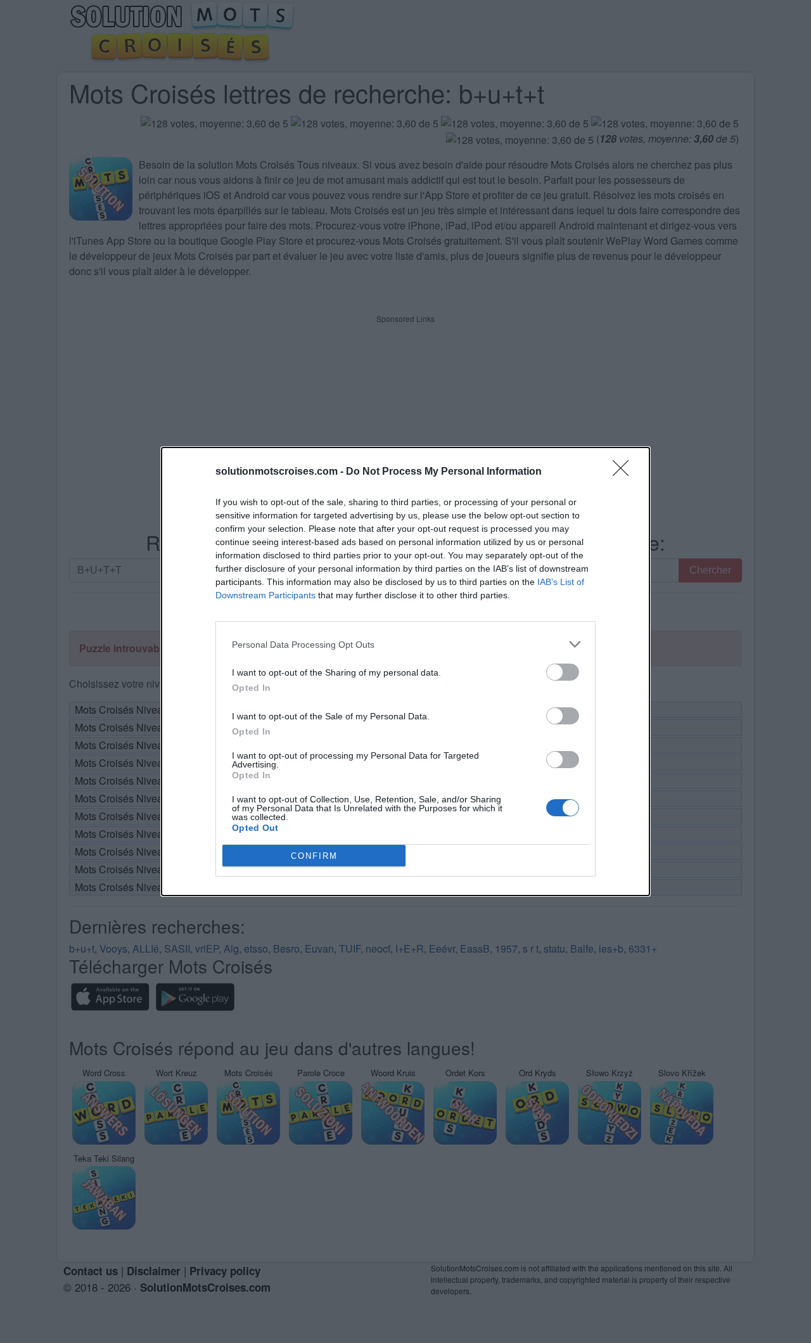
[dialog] (405, 671)
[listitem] (405, 644)
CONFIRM (314, 856)
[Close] (625, 472)
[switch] (562, 672)
